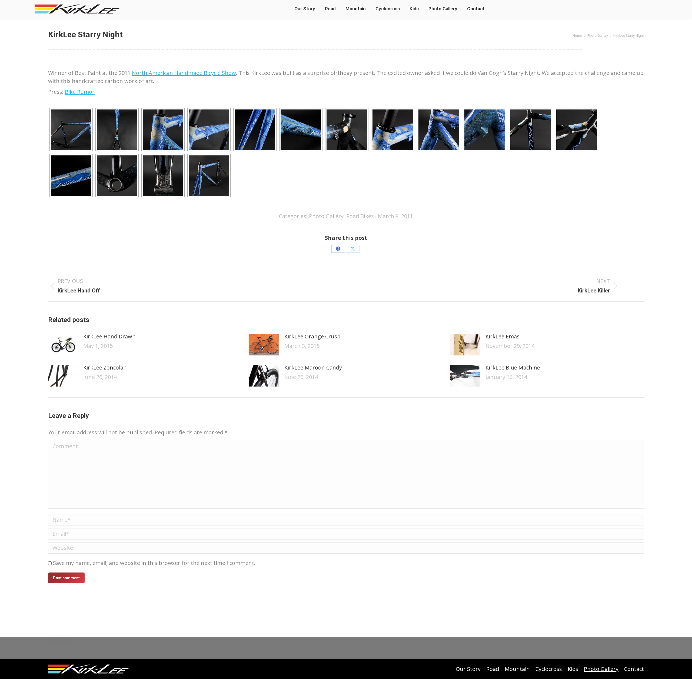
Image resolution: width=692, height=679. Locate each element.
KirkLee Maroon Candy (313, 367)
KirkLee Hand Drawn (109, 336)
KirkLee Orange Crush (312, 336)
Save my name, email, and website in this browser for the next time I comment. (154, 563)
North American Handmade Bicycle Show (184, 72)
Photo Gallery (326, 216)
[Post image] (63, 344)
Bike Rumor (80, 91)
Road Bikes (360, 216)
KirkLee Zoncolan (105, 367)
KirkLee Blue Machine (512, 367)
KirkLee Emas (502, 336)
